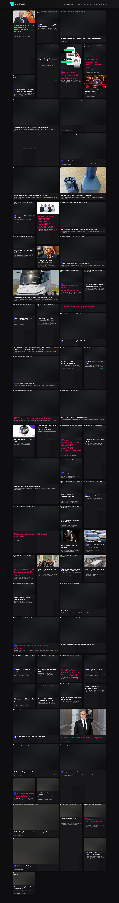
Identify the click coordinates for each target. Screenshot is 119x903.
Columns (74, 4)
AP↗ (106, 4)
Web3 (95, 4)
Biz (79, 4)
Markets (89, 4)
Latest (83, 4)
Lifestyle (101, 4)
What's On (67, 4)
